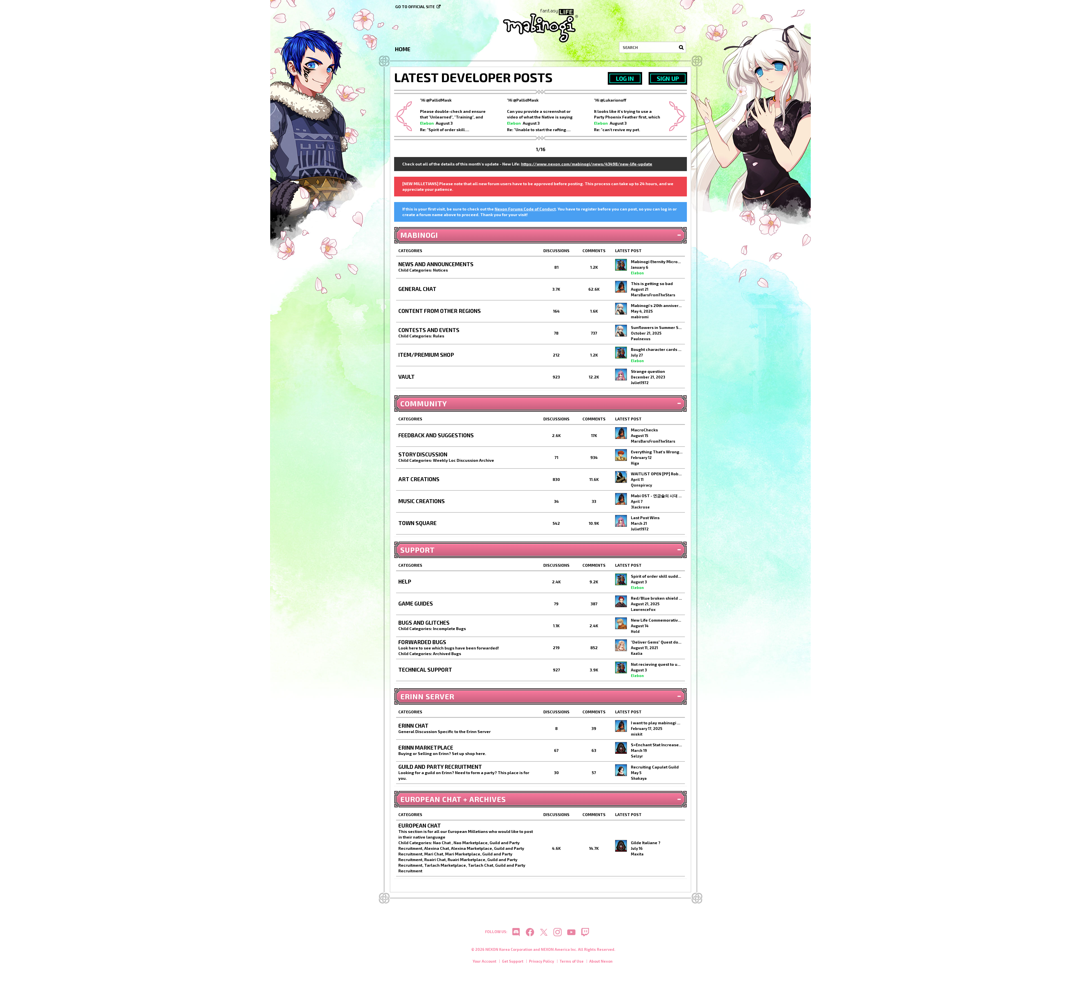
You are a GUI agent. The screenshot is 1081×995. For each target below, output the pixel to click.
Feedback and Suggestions (436, 435)
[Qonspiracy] (621, 477)
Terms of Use (572, 961)
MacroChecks (644, 429)
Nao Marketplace (471, 842)
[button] (403, 117)
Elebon (427, 123)
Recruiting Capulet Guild (655, 767)
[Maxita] (621, 846)
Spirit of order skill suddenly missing (657, 576)
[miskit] (621, 726)
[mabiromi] (621, 309)
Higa (635, 463)
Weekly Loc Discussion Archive (463, 460)
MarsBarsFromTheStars (653, 295)
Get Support (512, 961)
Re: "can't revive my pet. (617, 129)
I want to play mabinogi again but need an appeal (657, 722)
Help (404, 581)
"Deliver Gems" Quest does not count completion (657, 642)
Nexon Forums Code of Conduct (525, 209)
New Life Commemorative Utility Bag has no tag (657, 620)
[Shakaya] (621, 770)
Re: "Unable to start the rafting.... (539, 129)
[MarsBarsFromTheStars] (621, 287)
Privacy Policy (541, 961)
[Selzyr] (621, 748)
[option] (453, 114)
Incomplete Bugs (449, 628)
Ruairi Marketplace (466, 859)
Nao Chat (442, 842)
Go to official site (415, 6)
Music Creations (421, 501)
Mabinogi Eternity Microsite (657, 261)
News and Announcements (436, 264)
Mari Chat (433, 853)
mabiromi (640, 317)
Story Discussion (422, 454)
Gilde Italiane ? (645, 842)
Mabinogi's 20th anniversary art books (657, 305)
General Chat (417, 289)
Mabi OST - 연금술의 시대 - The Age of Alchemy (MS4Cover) (657, 495)
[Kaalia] (621, 645)
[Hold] (621, 623)
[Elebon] (621, 265)
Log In (625, 78)
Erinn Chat (413, 725)
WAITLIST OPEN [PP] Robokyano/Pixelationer (657, 473)
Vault (406, 376)
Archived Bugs (447, 653)
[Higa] (621, 455)
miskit (636, 734)
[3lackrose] (621, 499)
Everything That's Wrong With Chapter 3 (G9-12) (657, 451)
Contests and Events (428, 330)
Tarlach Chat (480, 865)
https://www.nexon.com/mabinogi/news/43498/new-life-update (586, 164)
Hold (635, 631)
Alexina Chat (436, 848)
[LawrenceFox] (621, 601)
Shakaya (639, 778)
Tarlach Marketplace (445, 865)
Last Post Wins (645, 517)
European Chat (419, 825)
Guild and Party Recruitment (440, 766)
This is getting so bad (652, 283)
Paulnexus (641, 339)
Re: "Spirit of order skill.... (444, 129)
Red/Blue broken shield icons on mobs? (657, 598)
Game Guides (415, 603)
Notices (440, 270)
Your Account (484, 961)
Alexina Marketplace (471, 848)
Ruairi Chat (435, 859)
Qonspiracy (641, 485)
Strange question (648, 371)
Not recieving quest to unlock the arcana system (657, 664)
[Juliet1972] (621, 374)
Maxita (637, 854)
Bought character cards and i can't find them (657, 349)
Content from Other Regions (439, 311)
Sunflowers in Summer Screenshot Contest (657, 327)
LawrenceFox (643, 609)
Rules (438, 335)
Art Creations (418, 479)
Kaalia (636, 653)
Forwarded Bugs (422, 642)
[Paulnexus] (621, 331)
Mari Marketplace (462, 853)
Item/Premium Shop (426, 354)
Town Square (417, 523)
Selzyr (637, 756)
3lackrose (640, 507)
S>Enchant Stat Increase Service (657, 744)
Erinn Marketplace (425, 747)
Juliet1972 (640, 382)
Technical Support (425, 669)
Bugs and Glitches (424, 622)
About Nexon (601, 961)
